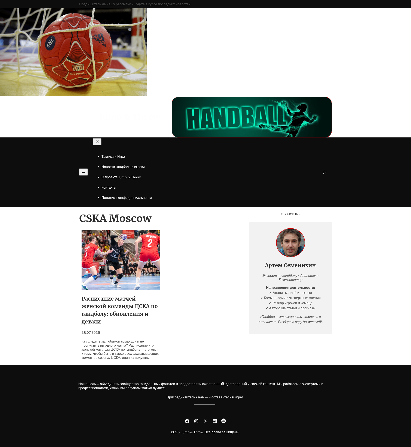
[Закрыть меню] (97, 141)
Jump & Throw (129, 117)
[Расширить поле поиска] (325, 172)
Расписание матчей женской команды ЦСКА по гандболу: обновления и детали (120, 310)
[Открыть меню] (83, 172)
